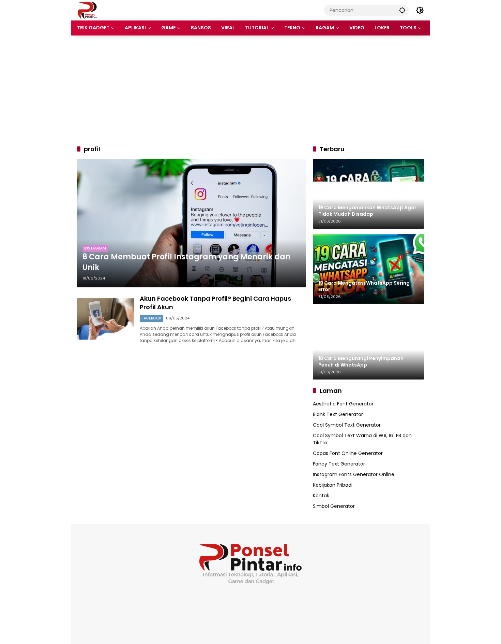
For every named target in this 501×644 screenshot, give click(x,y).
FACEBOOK (151, 318)
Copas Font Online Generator (348, 453)
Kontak (321, 495)
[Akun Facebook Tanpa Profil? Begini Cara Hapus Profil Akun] (105, 319)
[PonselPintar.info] (87, 9)
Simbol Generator (334, 506)
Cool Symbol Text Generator (347, 424)
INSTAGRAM (95, 248)
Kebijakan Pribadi (332, 485)
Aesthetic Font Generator (343, 403)
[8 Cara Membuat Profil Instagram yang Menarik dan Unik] (191, 223)
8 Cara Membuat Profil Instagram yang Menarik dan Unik (186, 262)
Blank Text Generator (338, 414)
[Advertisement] (250, 90)
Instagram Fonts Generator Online (353, 474)
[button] (402, 10)
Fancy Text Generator (339, 463)
